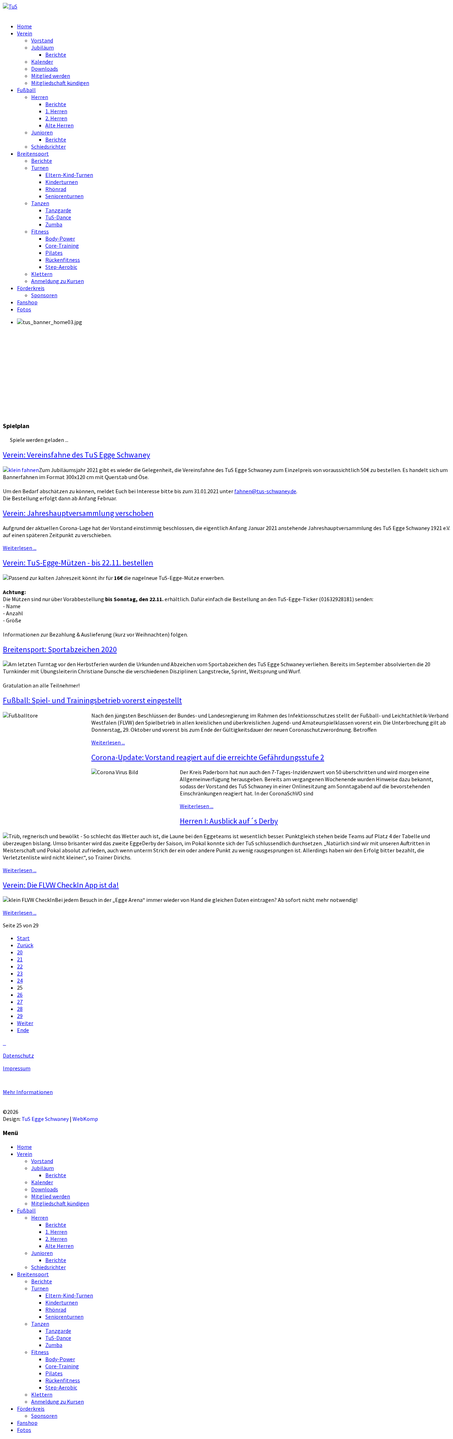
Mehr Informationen (28, 1091)
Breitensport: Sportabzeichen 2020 (60, 649)
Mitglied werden (50, 75)
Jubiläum (42, 47)
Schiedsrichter (48, 146)
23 (20, 973)
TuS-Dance (58, 217)
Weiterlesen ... (19, 547)
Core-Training (62, 245)
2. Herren (56, 118)
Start (23, 938)
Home (24, 26)
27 (20, 1001)
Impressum (16, 1068)
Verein (24, 33)
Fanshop (27, 302)
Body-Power (60, 238)
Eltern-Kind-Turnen (69, 174)
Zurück (25, 945)
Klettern (41, 273)
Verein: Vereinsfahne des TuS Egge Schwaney (76, 455)
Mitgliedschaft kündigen (60, 82)
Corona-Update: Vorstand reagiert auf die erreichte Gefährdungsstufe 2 (207, 757)
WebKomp (85, 1118)
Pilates (54, 252)
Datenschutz (18, 1055)
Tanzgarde (58, 210)
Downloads (44, 68)
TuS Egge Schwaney (45, 1118)
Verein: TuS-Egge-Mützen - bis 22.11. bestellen (78, 563)
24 (20, 980)
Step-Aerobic (61, 266)
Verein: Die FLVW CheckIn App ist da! (61, 885)
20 (20, 952)
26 (20, 994)
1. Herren (56, 111)
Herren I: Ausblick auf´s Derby (229, 821)
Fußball (26, 89)
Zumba (53, 224)
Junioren (42, 132)
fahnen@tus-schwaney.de (265, 491)
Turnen (39, 167)
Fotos (24, 309)
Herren (39, 96)
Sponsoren (44, 295)
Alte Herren (59, 125)
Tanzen (40, 203)
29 (20, 1015)
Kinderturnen (61, 181)
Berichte (55, 54)
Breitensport (33, 153)
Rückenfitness (62, 259)
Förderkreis (31, 288)
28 (20, 1008)
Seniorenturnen (64, 196)
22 (20, 966)
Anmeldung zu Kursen (57, 280)
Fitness (40, 231)
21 (20, 959)
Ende (23, 1030)
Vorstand (42, 40)
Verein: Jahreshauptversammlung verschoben (78, 513)
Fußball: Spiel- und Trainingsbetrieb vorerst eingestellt (92, 700)
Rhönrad (55, 188)
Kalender (42, 61)
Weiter (25, 1022)
